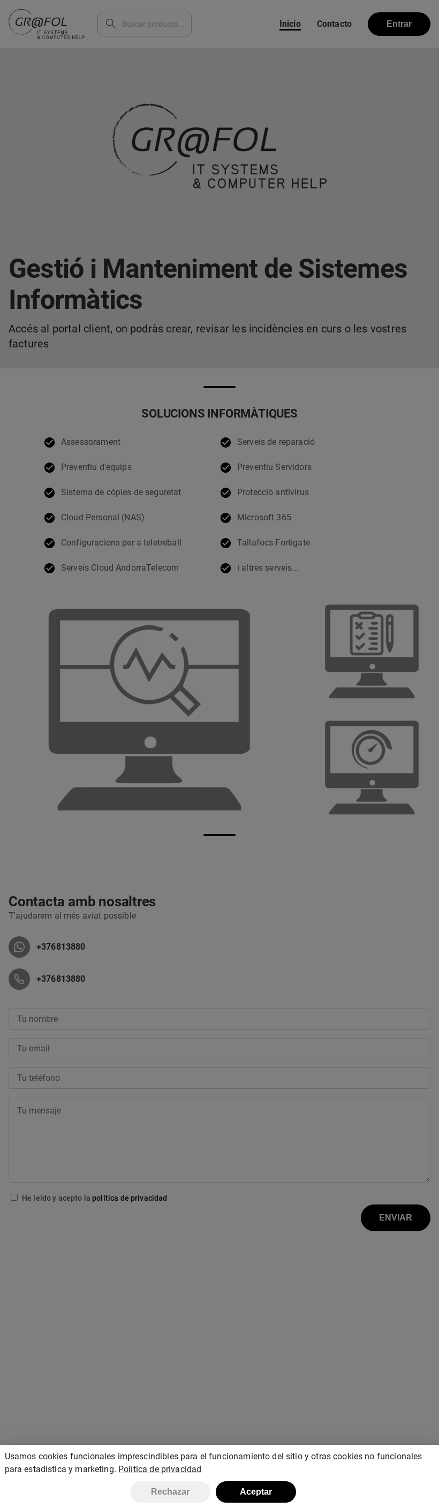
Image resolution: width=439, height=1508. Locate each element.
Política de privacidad (159, 1469)
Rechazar (170, 1491)
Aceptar (256, 1491)
